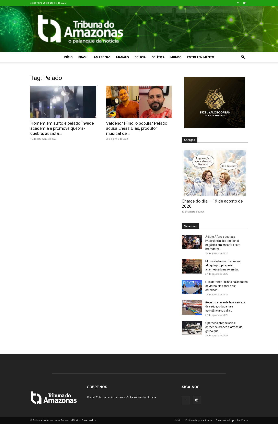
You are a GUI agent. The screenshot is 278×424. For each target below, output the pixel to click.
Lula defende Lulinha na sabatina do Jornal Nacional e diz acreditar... (226, 286)
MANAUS (122, 57)
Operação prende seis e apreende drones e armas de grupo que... (223, 327)
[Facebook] (238, 3)
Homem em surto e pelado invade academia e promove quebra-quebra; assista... (62, 128)
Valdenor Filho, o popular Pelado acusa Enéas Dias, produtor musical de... (136, 128)
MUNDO (176, 57)
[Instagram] (245, 3)
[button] (243, 57)
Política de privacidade (198, 420)
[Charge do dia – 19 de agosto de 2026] (215, 172)
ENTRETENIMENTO (200, 57)
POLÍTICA (158, 57)
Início (68, 57)
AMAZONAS (102, 57)
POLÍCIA (140, 57)
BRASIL (83, 57)
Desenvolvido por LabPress (232, 420)
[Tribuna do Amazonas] (139, 29)
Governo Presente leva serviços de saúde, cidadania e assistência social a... (225, 306)
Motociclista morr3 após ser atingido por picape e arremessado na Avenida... (223, 265)
